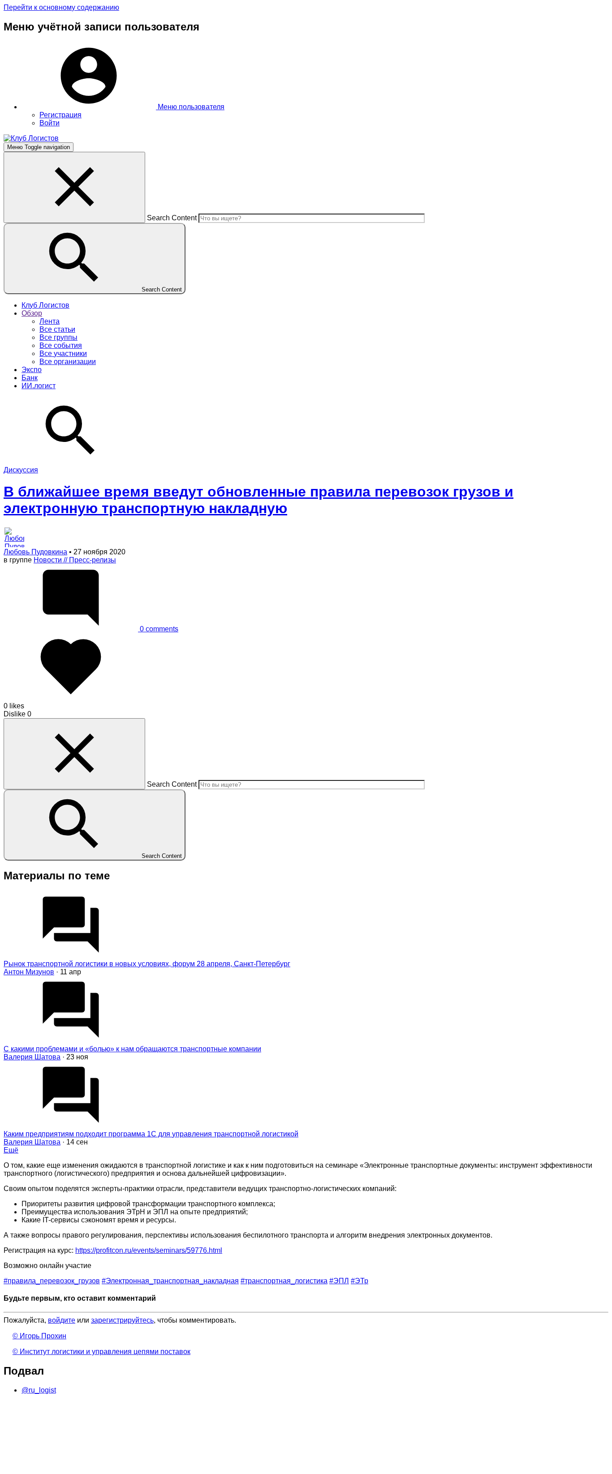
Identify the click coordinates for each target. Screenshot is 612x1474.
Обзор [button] (32, 313)
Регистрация (60, 115)
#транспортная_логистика (284, 1281)
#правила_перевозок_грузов (52, 1281)
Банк (30, 377)
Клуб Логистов (45, 305)
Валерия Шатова (32, 1057)
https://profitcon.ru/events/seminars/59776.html (148, 1250)
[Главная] (31, 138)
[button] (123, 107)
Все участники (63, 353)
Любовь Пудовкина (35, 552)
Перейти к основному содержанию (61, 7)
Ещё (11, 1150)
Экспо (32, 369)
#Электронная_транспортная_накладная (170, 1281)
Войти (49, 123)
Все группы (58, 337)
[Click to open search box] (71, 462)
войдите (61, 1320)
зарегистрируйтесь (122, 1320)
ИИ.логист (39, 386)
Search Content (172, 218)
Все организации (67, 361)
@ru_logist (39, 1390)
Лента (49, 321)
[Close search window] (74, 187)
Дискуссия (21, 470)
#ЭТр (359, 1281)
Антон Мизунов (29, 972)
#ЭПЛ (339, 1281)
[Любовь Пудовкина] (306, 537)
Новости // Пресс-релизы (75, 560)
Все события (60, 345)
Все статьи (57, 329)
